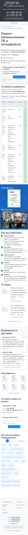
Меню (15, 23)
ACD (10, 445)
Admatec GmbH (6, 473)
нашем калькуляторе (8, 98)
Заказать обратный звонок (14, 18)
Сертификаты (7, 188)
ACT (3, 453)
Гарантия (5, 512)
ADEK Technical (6, 461)
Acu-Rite (10, 453)
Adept (16, 461)
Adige (23, 461)
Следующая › (21, 441)
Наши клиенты (20, 505)
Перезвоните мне (19, 77)
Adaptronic (19, 453)
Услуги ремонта (8, 26)
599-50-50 (14, 12)
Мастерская (6, 209)
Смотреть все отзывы (14, 321)
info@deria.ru (10, 412)
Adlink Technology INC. (8, 469)
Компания (19, 502)
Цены (3, 509)
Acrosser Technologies (16, 449)
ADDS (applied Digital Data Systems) (12, 457)
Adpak (16, 473)
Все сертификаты (14, 393)
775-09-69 (14, 517)
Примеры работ (5, 505)
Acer (16, 445)
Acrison (4, 449)
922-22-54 (14, 15)
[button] (3, 198)
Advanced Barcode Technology (11, 481)
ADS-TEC (4, 477)
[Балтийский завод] (4, 309)
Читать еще (21, 297)
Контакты (19, 508)
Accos (4, 445)
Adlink (11, 465)
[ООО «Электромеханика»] (4, 291)
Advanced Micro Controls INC (10, 485)
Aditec (4, 465)
